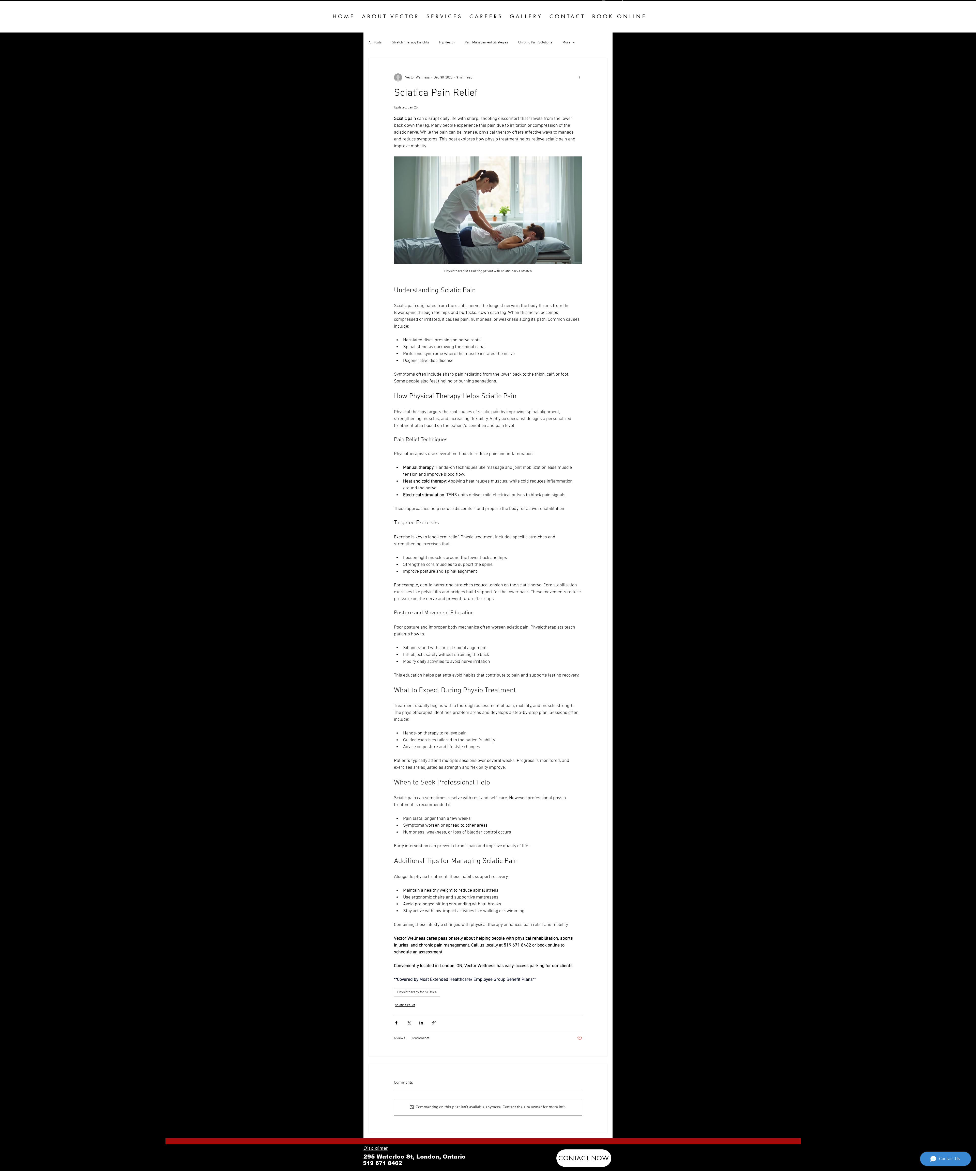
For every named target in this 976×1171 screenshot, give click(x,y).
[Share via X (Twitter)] (408, 1022)
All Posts (375, 42)
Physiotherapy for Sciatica (417, 992)
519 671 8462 (382, 1163)
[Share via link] (433, 1022)
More (566, 42)
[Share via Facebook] (396, 1022)
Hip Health (447, 42)
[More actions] (579, 77)
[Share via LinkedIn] (421, 1022)
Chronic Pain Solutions (535, 42)
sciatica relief (405, 1005)
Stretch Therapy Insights (410, 42)
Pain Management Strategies (486, 42)
